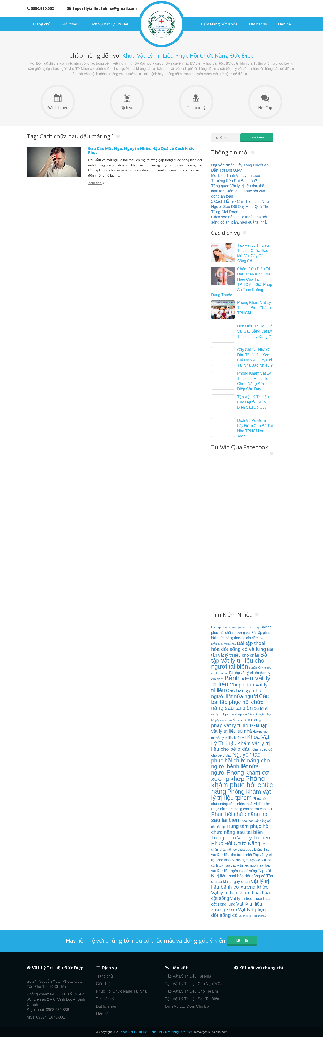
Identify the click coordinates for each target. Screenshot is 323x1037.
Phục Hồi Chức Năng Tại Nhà (121, 991)
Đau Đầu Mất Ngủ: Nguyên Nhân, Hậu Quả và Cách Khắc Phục (141, 150)
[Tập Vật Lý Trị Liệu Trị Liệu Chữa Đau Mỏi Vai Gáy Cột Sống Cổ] (223, 252)
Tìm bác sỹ (257, 24)
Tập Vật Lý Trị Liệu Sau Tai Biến (192, 999)
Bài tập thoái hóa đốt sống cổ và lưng (238, 646)
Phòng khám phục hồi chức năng (242, 785)
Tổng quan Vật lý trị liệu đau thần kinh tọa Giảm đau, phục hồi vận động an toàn (238, 191)
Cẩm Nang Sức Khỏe (219, 24)
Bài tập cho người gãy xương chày (235, 627)
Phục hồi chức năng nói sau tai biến (240, 817)
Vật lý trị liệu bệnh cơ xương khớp (240, 884)
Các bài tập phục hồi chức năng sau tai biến (240, 702)
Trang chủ (41, 24)
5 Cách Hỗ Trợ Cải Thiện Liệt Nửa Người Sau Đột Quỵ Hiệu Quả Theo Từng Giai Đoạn (241, 206)
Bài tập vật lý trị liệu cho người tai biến (240, 661)
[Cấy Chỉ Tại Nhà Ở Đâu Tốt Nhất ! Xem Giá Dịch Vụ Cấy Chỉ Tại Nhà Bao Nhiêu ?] (223, 356)
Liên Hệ (242, 940)
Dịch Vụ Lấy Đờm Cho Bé (187, 1006)
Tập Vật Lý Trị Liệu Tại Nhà (188, 976)
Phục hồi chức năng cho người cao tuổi (241, 809)
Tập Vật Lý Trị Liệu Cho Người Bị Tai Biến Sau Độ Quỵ (253, 402)
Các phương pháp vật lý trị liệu (236, 722)
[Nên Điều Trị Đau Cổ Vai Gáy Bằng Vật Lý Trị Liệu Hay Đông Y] (223, 333)
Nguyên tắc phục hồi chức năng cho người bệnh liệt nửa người (240, 764)
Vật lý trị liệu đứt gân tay (252, 915)
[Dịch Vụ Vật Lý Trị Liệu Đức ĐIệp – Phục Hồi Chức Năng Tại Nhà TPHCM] (161, 24)
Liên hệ (284, 24)
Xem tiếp (95, 183)
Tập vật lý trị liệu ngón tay (243, 865)
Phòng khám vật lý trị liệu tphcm (241, 794)
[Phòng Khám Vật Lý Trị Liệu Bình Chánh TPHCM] (223, 309)
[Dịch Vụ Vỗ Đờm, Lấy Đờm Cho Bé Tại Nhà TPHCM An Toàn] (223, 427)
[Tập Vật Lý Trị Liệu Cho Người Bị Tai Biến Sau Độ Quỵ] (223, 403)
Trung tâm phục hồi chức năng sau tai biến (240, 829)
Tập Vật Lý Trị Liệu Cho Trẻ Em (191, 991)
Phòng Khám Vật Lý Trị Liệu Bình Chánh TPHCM (254, 308)
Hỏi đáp (265, 107)
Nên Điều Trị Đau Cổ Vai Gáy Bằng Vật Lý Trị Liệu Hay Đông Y (254, 331)
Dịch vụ (126, 107)
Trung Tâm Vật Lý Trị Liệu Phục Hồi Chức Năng (240, 840)
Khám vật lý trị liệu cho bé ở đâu (240, 746)
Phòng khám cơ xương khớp (240, 775)
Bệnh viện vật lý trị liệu (241, 681)
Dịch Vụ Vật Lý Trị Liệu (109, 24)
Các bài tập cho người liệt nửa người (236, 693)
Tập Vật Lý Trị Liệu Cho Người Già (194, 984)
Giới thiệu (70, 24)
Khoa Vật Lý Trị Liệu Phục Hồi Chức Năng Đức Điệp (156, 1032)
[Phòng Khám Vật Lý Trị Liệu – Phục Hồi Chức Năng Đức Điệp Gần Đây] (223, 380)
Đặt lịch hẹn (57, 107)
